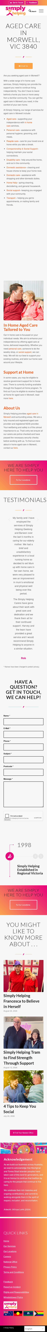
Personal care (13, 130)
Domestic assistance (16, 167)
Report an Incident (12, 1286)
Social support (13, 190)
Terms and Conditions (14, 1272)
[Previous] (35, 856)
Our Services (10, 1246)
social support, (25, 351)
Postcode (8, 766)
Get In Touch (17, 2)
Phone (7, 741)
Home (6, 1240)
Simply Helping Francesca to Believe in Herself (21, 1001)
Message (8, 778)
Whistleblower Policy (13, 1297)
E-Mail (7, 728)
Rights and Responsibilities (16, 1292)
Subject (8, 753)
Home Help (12, 182)
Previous (9, 520)
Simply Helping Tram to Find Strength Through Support (22, 1057)
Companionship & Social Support (22, 148)
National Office (10, 1261)
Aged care (11, 118)
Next (38, 520)
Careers (7, 1256)
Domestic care (13, 175)
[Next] (40, 856)
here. (11, 398)
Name (7, 715)
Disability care (13, 159)
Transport (11, 197)
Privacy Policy (10, 1266)
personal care (15, 348)
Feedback (32, 2)
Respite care (12, 141)
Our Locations (10, 1251)
